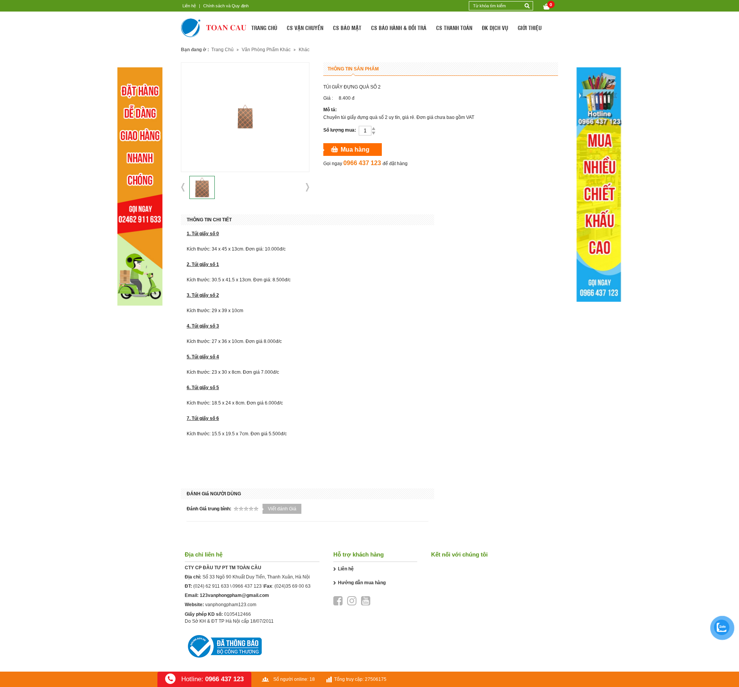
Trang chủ (222, 49)
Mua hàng (355, 149)
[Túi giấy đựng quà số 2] (202, 187)
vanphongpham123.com (230, 604)
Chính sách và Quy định (226, 5)
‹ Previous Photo (185, 187)
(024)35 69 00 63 (292, 586)
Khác (304, 49)
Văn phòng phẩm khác (266, 49)
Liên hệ (189, 5)
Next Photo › (305, 187)
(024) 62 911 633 (211, 586)
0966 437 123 (247, 586)
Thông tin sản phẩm (353, 69)
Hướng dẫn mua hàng (362, 582)
